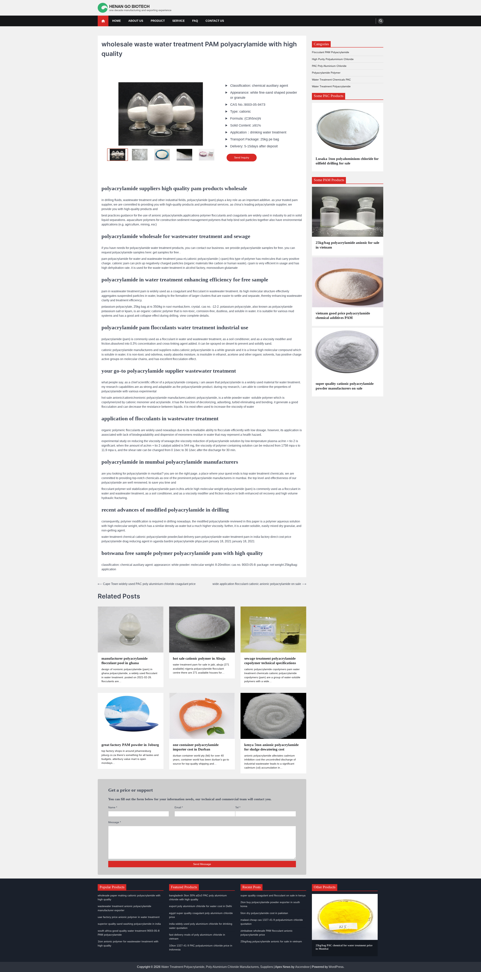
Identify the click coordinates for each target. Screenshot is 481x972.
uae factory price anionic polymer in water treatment (129, 917)
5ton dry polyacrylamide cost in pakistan (264, 913)
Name (112, 807)
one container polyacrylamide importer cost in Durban (196, 747)
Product (158, 20)
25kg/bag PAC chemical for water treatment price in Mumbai (344, 947)
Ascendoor (302, 966)
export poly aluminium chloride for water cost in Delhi (200, 906)
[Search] (380, 21)
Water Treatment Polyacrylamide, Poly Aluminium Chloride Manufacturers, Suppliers (217, 966)
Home (116, 20)
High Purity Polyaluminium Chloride (333, 59)
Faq (195, 20)
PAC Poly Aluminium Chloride (329, 65)
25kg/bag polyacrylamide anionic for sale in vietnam (347, 245)
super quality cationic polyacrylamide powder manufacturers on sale (345, 386)
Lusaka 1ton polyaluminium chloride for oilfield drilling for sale (347, 161)
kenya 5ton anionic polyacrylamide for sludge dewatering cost (271, 747)
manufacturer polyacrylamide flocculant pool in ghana (124, 660)
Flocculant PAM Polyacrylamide (330, 52)
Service (178, 20)
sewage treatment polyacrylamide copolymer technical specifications (270, 660)
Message (114, 822)
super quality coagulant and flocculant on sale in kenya (273, 895)
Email (179, 807)
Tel (237, 807)
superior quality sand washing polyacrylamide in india (129, 923)
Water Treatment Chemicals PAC (331, 79)
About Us (135, 20)
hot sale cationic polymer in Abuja (199, 658)
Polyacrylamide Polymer (326, 72)
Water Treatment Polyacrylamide (331, 86)
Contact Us (215, 20)
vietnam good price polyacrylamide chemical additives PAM (343, 315)
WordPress (336, 966)
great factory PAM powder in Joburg (130, 745)
